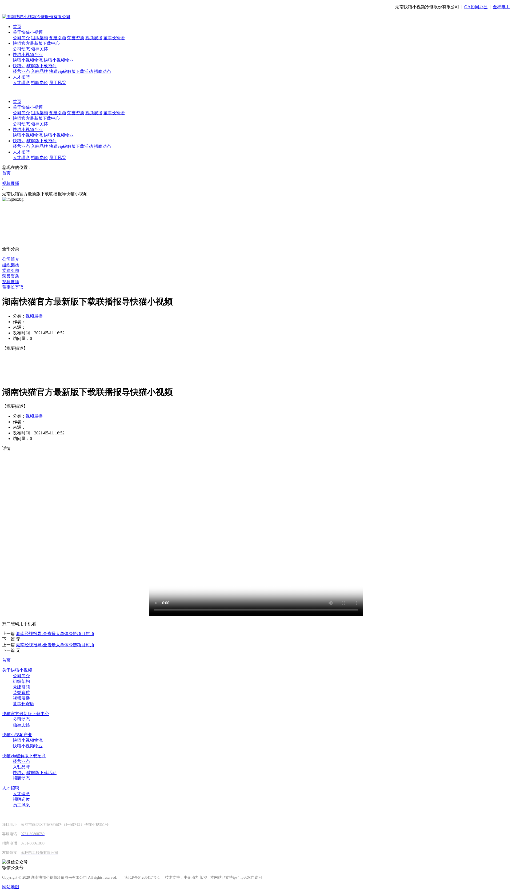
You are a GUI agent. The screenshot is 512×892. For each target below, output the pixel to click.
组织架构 (39, 37)
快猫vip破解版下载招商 (35, 66)
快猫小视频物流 (28, 60)
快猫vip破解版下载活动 (71, 71)
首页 (17, 26)
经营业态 (21, 71)
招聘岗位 (39, 82)
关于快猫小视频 (28, 32)
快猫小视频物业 (59, 60)
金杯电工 (501, 7)
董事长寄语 (114, 37)
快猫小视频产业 (28, 54)
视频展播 (93, 37)
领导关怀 (39, 49)
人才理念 (21, 82)
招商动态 (102, 71)
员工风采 (57, 82)
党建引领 (57, 37)
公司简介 (21, 37)
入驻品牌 (39, 71)
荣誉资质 (75, 37)
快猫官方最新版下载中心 (36, 43)
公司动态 (21, 49)
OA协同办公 (476, 7)
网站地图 (10, 887)
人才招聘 (21, 77)
